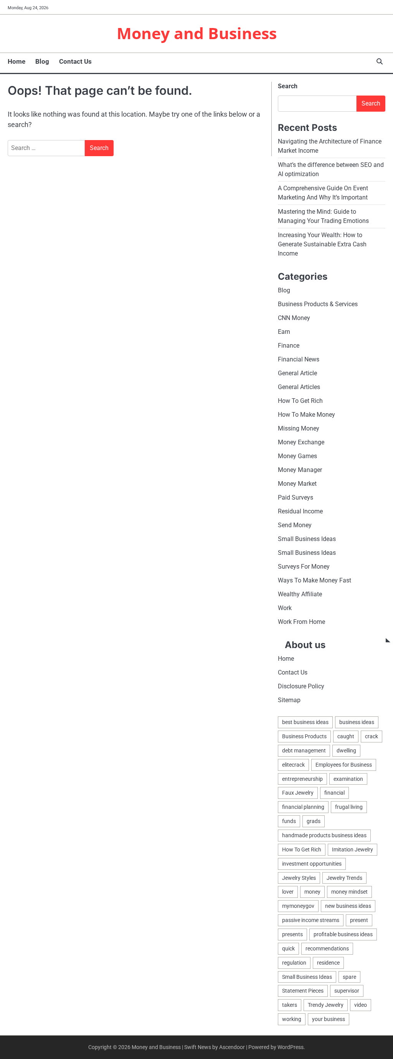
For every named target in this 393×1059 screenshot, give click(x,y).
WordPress (290, 1047)
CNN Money (294, 318)
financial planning (303, 807)
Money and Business (197, 33)
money (312, 892)
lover (288, 892)
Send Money (295, 525)
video (360, 1005)
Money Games (297, 456)
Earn (284, 331)
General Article (297, 373)
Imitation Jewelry (352, 849)
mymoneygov (298, 906)
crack (371, 736)
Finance (288, 345)
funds (289, 821)
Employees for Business (343, 765)
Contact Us (75, 61)
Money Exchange (301, 442)
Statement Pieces (303, 991)
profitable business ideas (343, 934)
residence (328, 963)
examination (348, 779)
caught (345, 736)
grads (313, 821)
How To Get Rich (300, 400)
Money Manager (300, 469)
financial (334, 793)
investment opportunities (312, 864)
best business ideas (305, 722)
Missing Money (298, 428)
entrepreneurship (302, 779)
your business (328, 1019)
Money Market (297, 483)
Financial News (298, 359)
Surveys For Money (304, 566)
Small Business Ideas (307, 539)
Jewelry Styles (299, 878)
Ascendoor (232, 1047)
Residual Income (300, 511)
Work (285, 608)
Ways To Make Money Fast (314, 580)
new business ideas (348, 906)
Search (287, 86)
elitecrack (293, 765)
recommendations (327, 948)
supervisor (346, 991)
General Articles (299, 387)
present (359, 920)
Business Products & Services (318, 304)
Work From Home (301, 621)
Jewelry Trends (344, 878)
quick (288, 948)
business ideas (356, 722)
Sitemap (289, 700)
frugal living (349, 807)
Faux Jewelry (298, 793)
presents (292, 934)
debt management (304, 750)
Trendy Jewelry (325, 1005)
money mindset (349, 892)
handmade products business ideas (324, 835)
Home (16, 61)
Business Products (304, 736)
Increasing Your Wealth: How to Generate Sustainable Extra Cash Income (322, 244)
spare (349, 977)
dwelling (346, 750)
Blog (42, 61)
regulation (294, 963)
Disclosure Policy (301, 686)
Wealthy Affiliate (300, 594)
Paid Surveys (295, 497)
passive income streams (310, 920)
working (291, 1019)
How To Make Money (306, 414)
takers (289, 1005)
